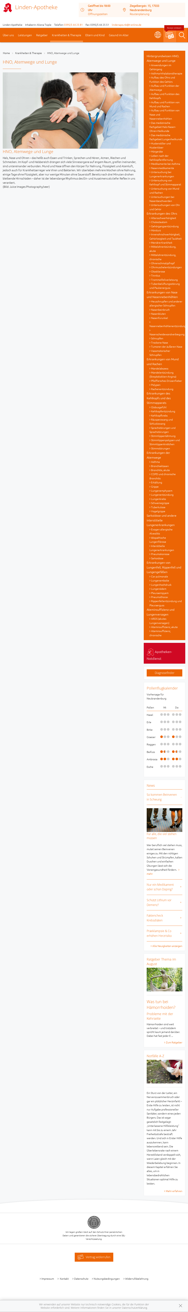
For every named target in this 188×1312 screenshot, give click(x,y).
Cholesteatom (159, 222)
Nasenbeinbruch (160, 309)
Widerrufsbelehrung (136, 1278)
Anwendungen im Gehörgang (160, 67)
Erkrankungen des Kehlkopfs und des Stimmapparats (159, 398)
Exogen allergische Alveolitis (161, 531)
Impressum (47, 1278)
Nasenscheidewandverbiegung (165, 334)
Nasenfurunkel (159, 318)
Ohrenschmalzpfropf (163, 263)
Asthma (155, 462)
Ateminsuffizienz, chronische (160, 633)
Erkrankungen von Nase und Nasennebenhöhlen (162, 294)
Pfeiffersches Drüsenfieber (166, 381)
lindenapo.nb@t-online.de (126, 24)
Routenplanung (139, 14)
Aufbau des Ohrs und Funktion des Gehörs (162, 79)
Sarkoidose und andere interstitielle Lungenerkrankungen (161, 520)
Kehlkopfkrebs (159, 415)
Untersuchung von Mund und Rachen (164, 190)
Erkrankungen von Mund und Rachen (163, 361)
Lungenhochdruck (161, 584)
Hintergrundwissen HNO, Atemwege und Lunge (163, 58)
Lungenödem (158, 589)
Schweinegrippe (160, 503)
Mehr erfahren (174, 1191)
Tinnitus (155, 275)
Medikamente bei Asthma (165, 164)
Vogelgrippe (158, 511)
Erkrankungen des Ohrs (162, 213)
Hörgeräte (157, 151)
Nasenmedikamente (162, 168)
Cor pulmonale (159, 576)
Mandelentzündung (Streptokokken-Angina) (162, 374)
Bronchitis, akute (160, 470)
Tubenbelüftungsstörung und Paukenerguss (164, 286)
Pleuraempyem (160, 593)
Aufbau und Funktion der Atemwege (164, 87)
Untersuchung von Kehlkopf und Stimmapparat (165, 182)
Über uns (8, 35)
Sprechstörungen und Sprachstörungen (162, 430)
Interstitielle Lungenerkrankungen (161, 548)
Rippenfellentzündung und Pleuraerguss (165, 603)
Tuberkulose (158, 507)
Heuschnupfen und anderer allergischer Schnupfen (165, 303)
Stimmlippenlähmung (163, 436)
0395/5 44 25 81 (73, 24)
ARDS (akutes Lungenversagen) (159, 620)
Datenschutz (81, 1278)
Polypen (155, 385)
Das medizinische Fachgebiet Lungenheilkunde (165, 137)
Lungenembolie (160, 580)
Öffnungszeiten (98, 14)
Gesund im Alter (119, 35)
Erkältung (156, 482)
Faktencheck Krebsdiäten (155, 917)
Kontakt (64, 1278)
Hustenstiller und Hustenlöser (160, 145)
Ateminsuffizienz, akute (164, 627)
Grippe (155, 486)
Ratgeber (42, 35)
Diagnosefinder (164, 673)
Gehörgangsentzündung (165, 226)
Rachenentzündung (162, 389)
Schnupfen (157, 338)
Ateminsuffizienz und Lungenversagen (160, 611)
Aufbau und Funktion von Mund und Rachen (164, 104)
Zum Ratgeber (174, 1042)
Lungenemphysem (161, 490)
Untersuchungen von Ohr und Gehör (164, 207)
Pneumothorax (159, 597)
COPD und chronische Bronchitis (162, 476)
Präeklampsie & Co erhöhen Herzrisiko (159, 933)
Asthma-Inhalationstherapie (166, 73)
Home (6, 53)
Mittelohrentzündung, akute (162, 248)
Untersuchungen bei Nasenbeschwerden (161, 199)
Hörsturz (156, 230)
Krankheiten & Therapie (66, 35)
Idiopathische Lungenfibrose (157, 539)
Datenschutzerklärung (134, 1307)
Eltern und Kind (95, 35)
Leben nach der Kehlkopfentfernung (161, 157)
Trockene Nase (159, 342)
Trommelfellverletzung (164, 279)
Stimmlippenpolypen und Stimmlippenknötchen (164, 442)
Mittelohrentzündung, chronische (162, 257)
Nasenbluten (158, 313)
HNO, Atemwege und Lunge (63, 53)
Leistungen (25, 35)
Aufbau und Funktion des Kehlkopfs (164, 96)
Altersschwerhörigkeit (163, 218)
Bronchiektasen (160, 466)
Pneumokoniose (160, 554)
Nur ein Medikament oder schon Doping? (160, 887)
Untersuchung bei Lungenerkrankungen (161, 174)
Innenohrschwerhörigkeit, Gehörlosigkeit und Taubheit (165, 236)
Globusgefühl (159, 407)
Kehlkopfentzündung (163, 411)
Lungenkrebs (158, 499)
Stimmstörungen (160, 448)
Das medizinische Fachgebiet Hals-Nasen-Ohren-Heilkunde (162, 127)
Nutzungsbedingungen (107, 1278)
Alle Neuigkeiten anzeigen (167, 946)
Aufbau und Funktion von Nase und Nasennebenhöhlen (164, 114)
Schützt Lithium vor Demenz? (159, 902)
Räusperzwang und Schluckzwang (161, 421)
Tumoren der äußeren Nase (166, 346)
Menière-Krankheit (161, 242)
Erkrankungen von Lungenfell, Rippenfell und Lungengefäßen (164, 567)
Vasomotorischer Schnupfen (159, 353)
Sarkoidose (157, 558)
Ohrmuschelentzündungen (166, 267)
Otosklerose (158, 271)
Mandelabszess (159, 368)
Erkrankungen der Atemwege (158, 455)
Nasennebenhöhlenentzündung (165, 326)
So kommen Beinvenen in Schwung (162, 797)
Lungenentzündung (162, 494)
